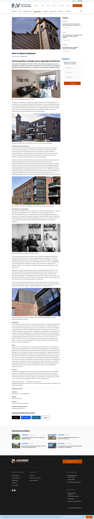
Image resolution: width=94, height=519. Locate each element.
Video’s (48, 5)
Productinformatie (16, 477)
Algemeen (14, 11)
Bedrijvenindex (77, 5)
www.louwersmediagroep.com (75, 507)
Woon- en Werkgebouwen (25, 11)
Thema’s (60, 11)
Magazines (36, 5)
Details (83, 517)
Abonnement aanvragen (35, 477)
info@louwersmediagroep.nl (74, 482)
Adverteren (54, 5)
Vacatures (68, 5)
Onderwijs (45, 11)
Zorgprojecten (37, 11)
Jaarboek (68, 11)
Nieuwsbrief (61, 5)
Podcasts (42, 5)
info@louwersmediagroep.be (74, 501)
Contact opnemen (33, 480)
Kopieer (46, 417)
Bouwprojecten (15, 475)
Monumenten (53, 11)
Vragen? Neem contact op (72, 461)
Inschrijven (72, 83)
